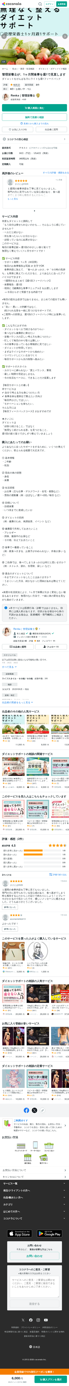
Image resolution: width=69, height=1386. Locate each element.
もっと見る (13, 199)
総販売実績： (18, 99)
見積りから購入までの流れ (36, 123)
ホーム (5, 68)
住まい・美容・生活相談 (23, 68)
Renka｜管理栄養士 (24, 628)
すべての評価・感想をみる (56, 172)
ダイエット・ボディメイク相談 (53, 68)
